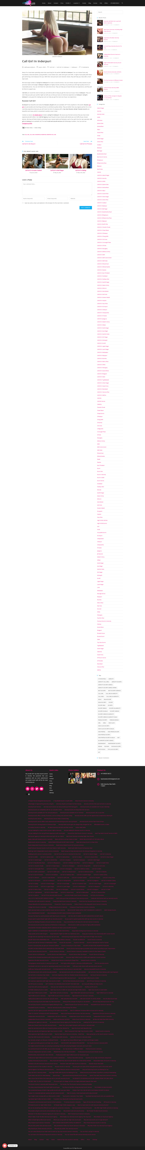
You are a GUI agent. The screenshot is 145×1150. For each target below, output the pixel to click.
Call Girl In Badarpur (102, 206)
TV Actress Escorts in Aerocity (72, 1102)
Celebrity (99, 404)
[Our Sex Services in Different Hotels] (100, 81)
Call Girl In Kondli (101, 343)
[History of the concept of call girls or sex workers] (100, 97)
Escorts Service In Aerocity (57, 951)
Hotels (51, 783)
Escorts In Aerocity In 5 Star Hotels (71, 945)
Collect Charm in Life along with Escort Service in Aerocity (90, 904)
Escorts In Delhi (102, 711)
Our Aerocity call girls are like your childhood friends (43, 1040)
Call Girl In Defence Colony (103, 251)
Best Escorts (102, 690)
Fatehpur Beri (100, 486)
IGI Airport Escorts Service (105, 740)
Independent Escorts (114, 743)
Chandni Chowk (101, 407)
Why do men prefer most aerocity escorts (39, 1125)
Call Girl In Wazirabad (102, 389)
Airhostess (99, 120)
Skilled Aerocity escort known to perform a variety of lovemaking (98, 1072)
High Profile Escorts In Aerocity (36, 996)
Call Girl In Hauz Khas (102, 303)
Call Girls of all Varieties (97, 895)
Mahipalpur (100, 590)
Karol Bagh (100, 566)
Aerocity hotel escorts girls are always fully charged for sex (74, 824)
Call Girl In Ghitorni (101, 288)
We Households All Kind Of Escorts (82, 1108)
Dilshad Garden (101, 456)
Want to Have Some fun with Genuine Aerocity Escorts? (93, 1105)
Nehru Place (100, 602)
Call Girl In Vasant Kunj (102, 386)
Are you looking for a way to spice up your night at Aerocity (44, 830)
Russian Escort (100, 636)
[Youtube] (41, 789)
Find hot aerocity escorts (101, 963)
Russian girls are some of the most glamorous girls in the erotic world (92, 1066)
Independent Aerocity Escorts (36, 1016)
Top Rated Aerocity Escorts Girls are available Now (100, 1096)
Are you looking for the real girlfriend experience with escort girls (46, 833)
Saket (98, 639)
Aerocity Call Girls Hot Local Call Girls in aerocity (97, 804)
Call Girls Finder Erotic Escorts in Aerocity (76, 895)
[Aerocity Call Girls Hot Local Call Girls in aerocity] (100, 23)
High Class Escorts (103, 726)
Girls (104, 723)
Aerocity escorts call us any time (95, 812)
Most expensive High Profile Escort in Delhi (40, 1034)
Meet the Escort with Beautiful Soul (82, 1028)
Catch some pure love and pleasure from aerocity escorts (72, 898)
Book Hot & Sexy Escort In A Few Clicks (87, 842)
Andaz (98, 135)
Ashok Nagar (100, 138)
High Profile (101, 731)
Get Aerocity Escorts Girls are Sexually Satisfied (72, 972)
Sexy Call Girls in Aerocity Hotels (37, 1072)
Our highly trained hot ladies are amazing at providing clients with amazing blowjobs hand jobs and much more (60, 1046)
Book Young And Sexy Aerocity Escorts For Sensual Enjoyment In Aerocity (81, 851)
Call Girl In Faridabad (102, 276)
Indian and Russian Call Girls (61, 1019)
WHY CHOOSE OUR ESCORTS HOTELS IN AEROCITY (67, 1122)
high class (112, 723)
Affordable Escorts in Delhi (101, 824)
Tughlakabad (100, 645)
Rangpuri (99, 630)
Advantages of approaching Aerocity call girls (41, 804)
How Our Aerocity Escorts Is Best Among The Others (62, 1007)
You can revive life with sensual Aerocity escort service (80, 1134)
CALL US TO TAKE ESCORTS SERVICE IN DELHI (40, 898)
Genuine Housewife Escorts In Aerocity (95, 969)
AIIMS (98, 117)
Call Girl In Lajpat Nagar (103, 346)
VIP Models (100, 661)
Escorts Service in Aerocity (106, 714)
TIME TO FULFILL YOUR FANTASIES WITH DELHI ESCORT (82, 1093)
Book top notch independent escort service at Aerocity (43, 851)
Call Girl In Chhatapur (68, 866)
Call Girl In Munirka (102, 358)
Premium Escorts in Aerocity (104, 621)
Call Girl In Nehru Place (102, 361)
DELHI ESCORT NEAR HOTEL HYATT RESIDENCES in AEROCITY (85, 910)
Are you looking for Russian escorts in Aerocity (77, 830)
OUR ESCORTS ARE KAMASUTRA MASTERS (73, 1043)
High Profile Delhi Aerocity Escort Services (82, 993)
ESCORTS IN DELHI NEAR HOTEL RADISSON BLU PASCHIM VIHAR (46, 948)
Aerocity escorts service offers (107, 687)
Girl (99, 723)
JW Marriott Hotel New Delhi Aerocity (103, 1019)
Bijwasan (99, 166)
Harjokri (99, 514)
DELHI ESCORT (107, 699)
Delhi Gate (99, 450)
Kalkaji (98, 560)
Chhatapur (100, 416)
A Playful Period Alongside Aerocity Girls (39, 801)
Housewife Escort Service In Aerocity (101, 1004)
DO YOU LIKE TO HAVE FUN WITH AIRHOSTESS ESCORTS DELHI (85, 916)
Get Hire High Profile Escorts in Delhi (88, 978)
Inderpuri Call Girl (51, 134)
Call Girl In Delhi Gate (102, 261)
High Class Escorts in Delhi (106, 729)
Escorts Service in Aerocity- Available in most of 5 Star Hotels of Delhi (86, 951)
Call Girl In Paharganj (102, 367)
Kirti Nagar (99, 572)
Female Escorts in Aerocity (88, 960)
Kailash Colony (100, 557)
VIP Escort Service (101, 657)
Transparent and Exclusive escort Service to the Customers (44, 1102)
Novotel (99, 609)
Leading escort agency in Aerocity (37, 1022)
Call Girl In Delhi (101, 254)
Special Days (56, 1075)
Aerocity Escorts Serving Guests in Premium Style (42, 824)
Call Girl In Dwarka (101, 270)
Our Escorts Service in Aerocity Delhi (97, 1043)
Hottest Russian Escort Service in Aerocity (76, 1004)
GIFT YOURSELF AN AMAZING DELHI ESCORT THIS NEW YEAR (62, 984)
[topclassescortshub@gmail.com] (98, 779)
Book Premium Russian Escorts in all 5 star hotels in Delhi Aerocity (47, 848)
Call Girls (99, 398)
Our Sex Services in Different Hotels (113, 80)
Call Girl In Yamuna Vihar (103, 392)
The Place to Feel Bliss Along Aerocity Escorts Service (77, 1087)
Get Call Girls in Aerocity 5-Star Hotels (38, 975)
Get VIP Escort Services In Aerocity (96, 981)
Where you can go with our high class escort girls (67, 1120)
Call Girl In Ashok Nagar (103, 196)
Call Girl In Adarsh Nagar (103, 175)
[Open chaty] (4, 1145)
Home (51, 774)
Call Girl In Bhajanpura (102, 215)
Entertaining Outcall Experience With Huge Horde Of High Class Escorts (82, 936)
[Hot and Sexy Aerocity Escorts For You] (100, 48)
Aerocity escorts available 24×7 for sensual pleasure (42, 812)
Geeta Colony (100, 496)
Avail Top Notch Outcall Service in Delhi (106, 833)
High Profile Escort (113, 731)
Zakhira (99, 670)
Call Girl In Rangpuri (102, 373)
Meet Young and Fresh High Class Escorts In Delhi (79, 1031)
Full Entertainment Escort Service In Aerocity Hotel (67, 969)
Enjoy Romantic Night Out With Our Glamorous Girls (65, 934)
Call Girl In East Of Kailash (103, 273)
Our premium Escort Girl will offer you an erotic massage (44, 1049)
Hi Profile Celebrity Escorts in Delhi (38, 990)
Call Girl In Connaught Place (104, 242)
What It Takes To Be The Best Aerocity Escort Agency (42, 1117)
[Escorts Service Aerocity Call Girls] (100, 73)
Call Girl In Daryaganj (102, 248)
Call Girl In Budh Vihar (102, 224)
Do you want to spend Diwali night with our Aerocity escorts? (45, 919)
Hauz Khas (99, 517)
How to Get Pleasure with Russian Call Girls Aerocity (75, 1013)
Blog (50, 785)
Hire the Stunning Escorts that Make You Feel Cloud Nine (44, 1001)
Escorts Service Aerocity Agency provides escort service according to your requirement (91, 948)
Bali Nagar (99, 151)
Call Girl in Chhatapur (102, 233)
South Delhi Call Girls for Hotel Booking (39, 1075)
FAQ (50, 788)
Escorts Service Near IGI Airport (78, 954)
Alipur (98, 129)
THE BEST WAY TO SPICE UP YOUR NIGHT (39, 1081)
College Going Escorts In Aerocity (58, 907)
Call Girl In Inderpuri (63, 67)
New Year (99, 606)
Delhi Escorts (102, 702)
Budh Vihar (100, 169)
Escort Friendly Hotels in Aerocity (61, 939)
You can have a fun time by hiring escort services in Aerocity (45, 1134)
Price (50, 781)
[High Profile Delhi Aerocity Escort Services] (100, 64)
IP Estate (99, 548)
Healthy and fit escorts (91, 987)
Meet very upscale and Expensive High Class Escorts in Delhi (45, 1031)
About (51, 776)
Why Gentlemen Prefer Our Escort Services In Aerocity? (69, 1125)
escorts (110, 705)
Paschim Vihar (100, 618)
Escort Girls (100, 471)
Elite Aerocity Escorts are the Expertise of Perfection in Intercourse (47, 925)
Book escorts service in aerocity (37, 842)
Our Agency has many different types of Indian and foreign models (79, 1040)
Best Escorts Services (114, 690)
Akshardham (100, 126)
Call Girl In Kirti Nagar (102, 337)
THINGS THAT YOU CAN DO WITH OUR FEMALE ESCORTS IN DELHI (90, 1090)
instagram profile (27, 123)
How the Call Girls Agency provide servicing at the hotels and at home (47, 1010)
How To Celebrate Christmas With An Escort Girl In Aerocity (86, 1010)
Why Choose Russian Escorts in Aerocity (95, 1122)
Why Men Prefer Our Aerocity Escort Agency (100, 1125)
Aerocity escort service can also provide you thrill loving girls (61, 807)
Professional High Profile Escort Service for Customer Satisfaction (46, 1058)
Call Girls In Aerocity (112, 696)
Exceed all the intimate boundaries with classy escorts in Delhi (45, 957)
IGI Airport (99, 535)
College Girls (100, 428)
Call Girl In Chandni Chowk (103, 227)
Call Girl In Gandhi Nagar (103, 282)
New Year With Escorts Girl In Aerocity (39, 1037)
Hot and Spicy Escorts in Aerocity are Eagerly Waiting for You (45, 1004)
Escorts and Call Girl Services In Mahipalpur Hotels (42, 942)
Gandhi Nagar (100, 493)
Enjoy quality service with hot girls (37, 934)
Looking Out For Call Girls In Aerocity (93, 1022)
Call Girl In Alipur (101, 190)
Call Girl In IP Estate (102, 316)
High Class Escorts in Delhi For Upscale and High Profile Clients (68, 990)
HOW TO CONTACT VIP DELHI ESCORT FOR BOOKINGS (43, 1013)
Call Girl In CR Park (101, 245)
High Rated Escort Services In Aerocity (82, 996)
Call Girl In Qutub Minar (103, 370)
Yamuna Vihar (100, 667)
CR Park (99, 435)
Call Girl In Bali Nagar (57, 170)
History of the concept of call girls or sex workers (76, 1001)
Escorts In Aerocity (114, 708)
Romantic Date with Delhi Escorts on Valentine (73, 1063)
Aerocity (99, 111)
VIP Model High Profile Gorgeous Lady (64, 1105)
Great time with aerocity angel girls (38, 987)
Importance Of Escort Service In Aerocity (104, 1013)
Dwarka (99, 462)
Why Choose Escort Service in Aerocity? (39, 1122)
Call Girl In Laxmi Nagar (103, 349)
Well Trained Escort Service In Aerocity (79, 1114)
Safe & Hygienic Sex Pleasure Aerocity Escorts (41, 1069)
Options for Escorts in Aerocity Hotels (80, 1037)
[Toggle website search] (122, 3)
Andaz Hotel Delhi (81, 827)
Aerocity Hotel (100, 114)
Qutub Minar (100, 627)
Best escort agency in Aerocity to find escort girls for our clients (46, 836)
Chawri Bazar (100, 410)
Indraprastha (100, 545)
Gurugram (99, 511)
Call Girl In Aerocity (101, 178)
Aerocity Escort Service (34, 807)
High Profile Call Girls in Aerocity (59, 993)
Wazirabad (99, 664)
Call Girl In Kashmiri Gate (103, 334)
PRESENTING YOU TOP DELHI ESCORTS (64, 1052)
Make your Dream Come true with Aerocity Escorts (42, 1025)
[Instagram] (32, 789)
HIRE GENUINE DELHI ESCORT (69, 998)
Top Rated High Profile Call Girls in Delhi (39, 1099)
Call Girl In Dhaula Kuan (103, 264)
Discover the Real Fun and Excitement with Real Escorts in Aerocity (47, 916)
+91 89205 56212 (37, 115)
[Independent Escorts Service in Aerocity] (100, 56)
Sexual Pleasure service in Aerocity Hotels (68, 1069)
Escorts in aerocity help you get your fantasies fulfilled (43, 945)
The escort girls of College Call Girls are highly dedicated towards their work (75, 1081)
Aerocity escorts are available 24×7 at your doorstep (94, 807)
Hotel (98, 529)
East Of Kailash (100, 465)
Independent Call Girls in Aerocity (56, 1016)
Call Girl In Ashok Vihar (102, 199)
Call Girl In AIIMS (101, 181)
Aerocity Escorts (117, 682)
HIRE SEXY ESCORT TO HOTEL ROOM (90, 998)
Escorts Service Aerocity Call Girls (112, 72)
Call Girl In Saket (101, 377)
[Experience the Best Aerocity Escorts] (100, 39)
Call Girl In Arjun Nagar (107, 857)
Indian (100, 746)
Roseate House (101, 633)
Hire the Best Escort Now (110, 998)
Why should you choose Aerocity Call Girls (40, 1128)
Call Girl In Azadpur (102, 202)
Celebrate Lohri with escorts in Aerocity (39, 901)
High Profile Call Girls (102, 520)
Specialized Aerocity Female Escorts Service (75, 1075)
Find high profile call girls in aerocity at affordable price (76, 963)
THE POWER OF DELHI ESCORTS (103, 1087)
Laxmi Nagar (100, 584)
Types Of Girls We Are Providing (92, 1102)
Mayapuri (99, 596)
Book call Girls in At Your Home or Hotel (66, 839)
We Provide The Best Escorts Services (97, 1111)
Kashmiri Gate (100, 569)
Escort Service (100, 480)
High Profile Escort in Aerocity (105, 993)
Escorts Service (114, 711)
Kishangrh (99, 575)
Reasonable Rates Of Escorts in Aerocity (105, 1060)
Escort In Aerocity (101, 474)
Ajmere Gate (100, 123)
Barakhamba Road (101, 154)
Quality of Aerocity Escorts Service (37, 1060)
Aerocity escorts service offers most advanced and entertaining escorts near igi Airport (52, 821)
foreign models (114, 720)
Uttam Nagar (100, 648)
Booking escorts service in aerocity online (39, 854)
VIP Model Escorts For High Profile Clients (39, 1105)
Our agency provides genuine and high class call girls (43, 1043)
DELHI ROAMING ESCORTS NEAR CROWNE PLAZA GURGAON (64, 913)
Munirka (99, 599)
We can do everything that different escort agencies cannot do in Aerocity (49, 1108)
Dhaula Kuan (100, 453)
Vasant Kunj (100, 654)
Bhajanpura (100, 160)
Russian (106, 746)
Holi (98, 526)
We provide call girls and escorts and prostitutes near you (44, 1111)
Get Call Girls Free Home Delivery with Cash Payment (103, 972)
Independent (100, 538)
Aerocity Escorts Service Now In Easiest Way (56, 818)
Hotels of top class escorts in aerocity (67, 1139)
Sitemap (51, 792)
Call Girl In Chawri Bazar (103, 230)
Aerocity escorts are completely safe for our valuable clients (45, 809)
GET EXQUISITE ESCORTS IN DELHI (37, 978)
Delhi (98, 444)
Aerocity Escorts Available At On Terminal (71, 812)
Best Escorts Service (102, 157)
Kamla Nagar (100, 563)
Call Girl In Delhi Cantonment (104, 257)
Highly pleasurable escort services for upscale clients (43, 998)
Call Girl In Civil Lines (102, 239)
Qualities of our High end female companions (98, 1058)
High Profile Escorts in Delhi (106, 737)
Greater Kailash (101, 508)
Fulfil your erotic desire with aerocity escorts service (87, 966)
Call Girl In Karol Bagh (102, 331)
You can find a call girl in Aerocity (89, 1131)
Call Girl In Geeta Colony (103, 285)
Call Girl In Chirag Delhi (102, 236)
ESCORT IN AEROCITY (79, 939)
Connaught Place (101, 431)
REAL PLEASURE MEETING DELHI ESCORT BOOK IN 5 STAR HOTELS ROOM (70, 1060)
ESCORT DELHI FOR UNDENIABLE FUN (38, 939)
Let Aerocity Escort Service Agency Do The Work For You (65, 1022)
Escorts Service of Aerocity (96, 954)
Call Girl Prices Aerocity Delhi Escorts (51, 895)
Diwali (98, 459)
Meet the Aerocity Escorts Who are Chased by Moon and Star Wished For (48, 1028)
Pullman (99, 624)
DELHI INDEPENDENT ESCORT (36, 913)
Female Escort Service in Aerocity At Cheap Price (64, 960)
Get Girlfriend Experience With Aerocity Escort (63, 978)
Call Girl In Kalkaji (80, 170)
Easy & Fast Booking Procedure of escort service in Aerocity (44, 922)
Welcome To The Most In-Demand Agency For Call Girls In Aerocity (46, 1114)
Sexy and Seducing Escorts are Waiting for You (95, 1069)
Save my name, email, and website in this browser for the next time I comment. (47, 203)
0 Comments (85, 67)
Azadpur (99, 145)
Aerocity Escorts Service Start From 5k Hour (92, 821)
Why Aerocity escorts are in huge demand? (96, 1120)
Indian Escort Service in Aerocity (81, 1019)
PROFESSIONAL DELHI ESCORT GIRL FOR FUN (40, 1055)
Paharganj (99, 615)
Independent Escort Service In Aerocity (80, 1016)
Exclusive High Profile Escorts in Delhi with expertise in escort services (85, 957)
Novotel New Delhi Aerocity (60, 1037)
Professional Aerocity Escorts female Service (90, 1052)
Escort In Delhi (100, 477)
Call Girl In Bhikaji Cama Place (104, 218)
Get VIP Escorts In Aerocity (35, 984)
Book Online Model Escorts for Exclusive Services (70, 845)
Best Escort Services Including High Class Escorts (80, 836)
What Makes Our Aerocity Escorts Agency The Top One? (75, 1117)
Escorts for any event (65, 942)
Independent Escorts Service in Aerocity (39, 1019)
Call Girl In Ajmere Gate (102, 184)
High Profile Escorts (102, 523)
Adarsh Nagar (100, 108)
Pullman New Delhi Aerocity (75, 1058)
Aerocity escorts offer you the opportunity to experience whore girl (93, 815)
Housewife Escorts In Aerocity (36, 1007)
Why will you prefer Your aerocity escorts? (66, 1128)
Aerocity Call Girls (103, 682)
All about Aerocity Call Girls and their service (60, 827)
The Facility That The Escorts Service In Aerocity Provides (76, 1084)
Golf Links (99, 505)
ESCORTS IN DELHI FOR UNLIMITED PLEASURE (96, 945)
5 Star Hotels (102, 679)
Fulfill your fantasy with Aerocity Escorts (39, 969)
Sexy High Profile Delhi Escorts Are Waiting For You (63, 1072)
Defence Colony (101, 441)
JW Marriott (100, 554)
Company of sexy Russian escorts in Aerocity (82, 907)
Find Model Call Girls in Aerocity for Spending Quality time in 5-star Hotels (49, 966)
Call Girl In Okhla (101, 364)
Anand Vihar (100, 132)
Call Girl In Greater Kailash (33, 170)
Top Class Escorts (101, 642)
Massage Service (101, 593)
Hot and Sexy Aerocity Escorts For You (103, 1001)
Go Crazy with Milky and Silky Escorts (92, 984)
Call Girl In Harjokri (101, 300)
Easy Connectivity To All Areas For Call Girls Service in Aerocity (81, 922)
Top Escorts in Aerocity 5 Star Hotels (73, 1096)
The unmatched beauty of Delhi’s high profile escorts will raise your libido (49, 1090)
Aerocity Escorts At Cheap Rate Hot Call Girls (77, 809)
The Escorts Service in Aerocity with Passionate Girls (42, 1084)
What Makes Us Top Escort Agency (103, 1117)
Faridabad (99, 483)
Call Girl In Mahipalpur (102, 352)
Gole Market (100, 502)
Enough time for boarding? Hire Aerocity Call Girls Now (43, 936)
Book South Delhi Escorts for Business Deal (80, 848)
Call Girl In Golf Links (102, 294)
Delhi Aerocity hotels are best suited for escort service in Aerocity (46, 910)
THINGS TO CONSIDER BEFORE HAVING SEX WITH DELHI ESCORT (46, 1093)
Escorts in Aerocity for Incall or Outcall (97, 942)
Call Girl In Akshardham (103, 187)
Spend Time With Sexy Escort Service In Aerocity (103, 1075)
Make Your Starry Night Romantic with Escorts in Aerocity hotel (76, 1025)
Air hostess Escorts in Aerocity (36, 827)
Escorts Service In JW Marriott (36, 954)
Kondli (98, 578)
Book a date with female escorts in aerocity (40, 839)
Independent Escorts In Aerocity (103, 1016)
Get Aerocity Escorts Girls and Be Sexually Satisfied (42, 972)
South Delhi (101, 749)
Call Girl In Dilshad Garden (103, 267)
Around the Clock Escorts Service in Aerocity (80, 833)
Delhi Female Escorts (110, 910)
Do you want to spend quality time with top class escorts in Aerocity (84, 919)
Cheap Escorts (100, 413)
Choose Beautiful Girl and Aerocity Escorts (40, 904)
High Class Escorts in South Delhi (97, 990)
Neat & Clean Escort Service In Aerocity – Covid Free (69, 1034)
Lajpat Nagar (100, 581)
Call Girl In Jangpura (102, 319)
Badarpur (99, 148)
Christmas (99, 422)
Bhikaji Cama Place (101, 163)
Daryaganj (99, 438)
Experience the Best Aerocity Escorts (38, 960)
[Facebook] (28, 789)
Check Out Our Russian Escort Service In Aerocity (93, 901)
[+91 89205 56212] (98, 774)
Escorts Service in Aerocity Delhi (107, 717)
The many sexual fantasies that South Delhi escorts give (44, 1087)
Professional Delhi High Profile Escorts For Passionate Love (72, 1055)
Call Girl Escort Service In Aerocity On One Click (67, 854)
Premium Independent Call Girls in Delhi (39, 1052)
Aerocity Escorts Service (105, 684)
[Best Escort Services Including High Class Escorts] (100, 31)
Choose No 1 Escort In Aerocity (63, 904)
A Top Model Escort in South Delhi (63, 801)
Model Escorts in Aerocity (103, 1031)
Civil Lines (99, 425)
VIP (99, 752)
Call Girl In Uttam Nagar (103, 383)
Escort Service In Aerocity (95, 939)
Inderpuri (74, 67)
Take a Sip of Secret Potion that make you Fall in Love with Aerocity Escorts (49, 1078)
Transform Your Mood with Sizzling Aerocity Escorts (68, 1099)
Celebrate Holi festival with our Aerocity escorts (104, 898)
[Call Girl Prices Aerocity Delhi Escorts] (100, 89)
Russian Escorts (116, 746)
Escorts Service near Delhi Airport (56, 954)
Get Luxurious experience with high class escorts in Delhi (44, 981)
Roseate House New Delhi (96, 1063)
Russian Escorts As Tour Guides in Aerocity (40, 1066)
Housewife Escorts (101, 532)
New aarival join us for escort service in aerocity (100, 1034)
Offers (51, 790)
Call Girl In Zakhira (101, 395)
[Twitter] (37, 789)
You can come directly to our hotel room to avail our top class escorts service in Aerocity (53, 1131)
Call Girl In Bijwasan (102, 221)
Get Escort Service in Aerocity (98, 975)
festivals (99, 490)
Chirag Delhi (100, 419)
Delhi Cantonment (101, 447)
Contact (51, 778)
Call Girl (52, 67)
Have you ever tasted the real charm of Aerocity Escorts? (66, 987)
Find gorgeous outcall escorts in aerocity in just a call (43, 963)
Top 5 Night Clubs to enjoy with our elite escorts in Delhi (44, 1096)
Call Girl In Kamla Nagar (103, 328)
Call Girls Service (101, 401)
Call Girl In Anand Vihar (102, 193)
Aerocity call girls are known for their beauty (68, 804)
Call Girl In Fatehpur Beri (103, 279)
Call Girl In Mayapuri (102, 355)
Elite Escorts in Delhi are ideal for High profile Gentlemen (84, 925)
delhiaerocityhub (29, 67)
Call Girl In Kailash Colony (103, 322)
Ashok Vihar (100, 141)
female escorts (102, 720)
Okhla (98, 612)
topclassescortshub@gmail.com (110, 779)
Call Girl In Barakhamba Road (104, 212)
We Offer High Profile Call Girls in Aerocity (106, 1108)
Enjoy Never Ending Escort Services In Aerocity (85, 931)
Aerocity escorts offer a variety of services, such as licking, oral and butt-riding (50, 815)
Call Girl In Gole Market (102, 291)
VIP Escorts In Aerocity (110, 1102)
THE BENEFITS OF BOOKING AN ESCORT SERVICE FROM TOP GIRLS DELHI (92, 1078)
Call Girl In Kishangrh (102, 340)
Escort (98, 468)
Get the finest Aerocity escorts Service (73, 981)
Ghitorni (99, 499)
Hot (118, 737)
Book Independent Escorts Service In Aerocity (41, 845)
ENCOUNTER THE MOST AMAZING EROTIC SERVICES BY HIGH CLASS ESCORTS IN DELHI (52, 928)
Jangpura (99, 551)
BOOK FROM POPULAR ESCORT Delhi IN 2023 (61, 842)
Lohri (98, 587)
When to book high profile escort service (39, 1120)
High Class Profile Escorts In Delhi (37, 993)
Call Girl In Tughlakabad (103, 380)
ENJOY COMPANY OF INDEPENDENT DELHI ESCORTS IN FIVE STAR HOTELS (48, 931)
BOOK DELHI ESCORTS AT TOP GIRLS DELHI (92, 839)
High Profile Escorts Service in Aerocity (59, 996)
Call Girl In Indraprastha (103, 312)
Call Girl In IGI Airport (102, 306)
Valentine (99, 651)
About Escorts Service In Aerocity (84, 801)
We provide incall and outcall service (74, 1111)
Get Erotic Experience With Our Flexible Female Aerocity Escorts (70, 975)
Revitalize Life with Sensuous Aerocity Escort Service (43, 1063)
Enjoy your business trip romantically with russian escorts (98, 934)
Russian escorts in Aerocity (62, 1066)
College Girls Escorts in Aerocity (37, 907)
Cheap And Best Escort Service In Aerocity (64, 901)
